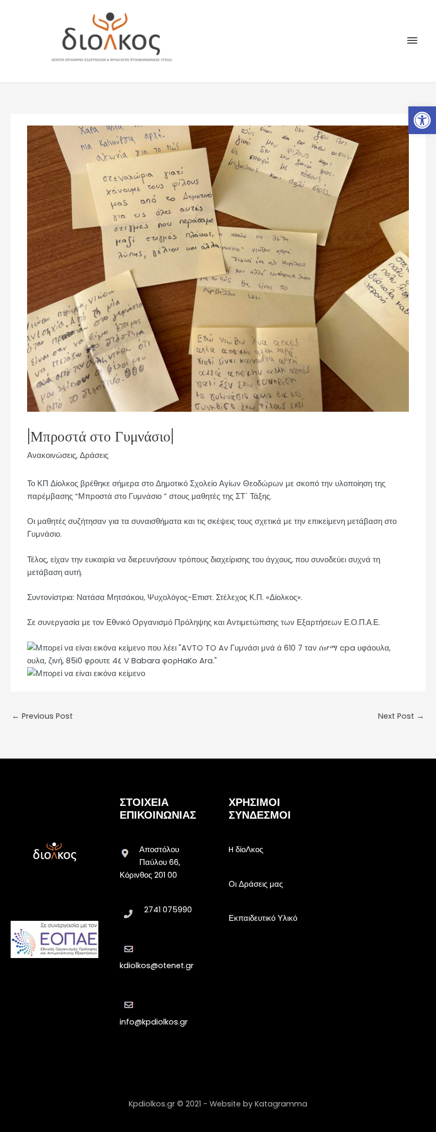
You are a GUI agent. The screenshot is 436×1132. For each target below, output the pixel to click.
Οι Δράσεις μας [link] (256, 884)
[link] (422, 120)
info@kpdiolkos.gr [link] (154, 1022)
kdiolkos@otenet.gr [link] (157, 965)
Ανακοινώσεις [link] (51, 455)
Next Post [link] (401, 716)
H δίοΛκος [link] (246, 849)
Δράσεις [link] (94, 455)
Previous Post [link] (42, 716)
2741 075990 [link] (168, 909)
